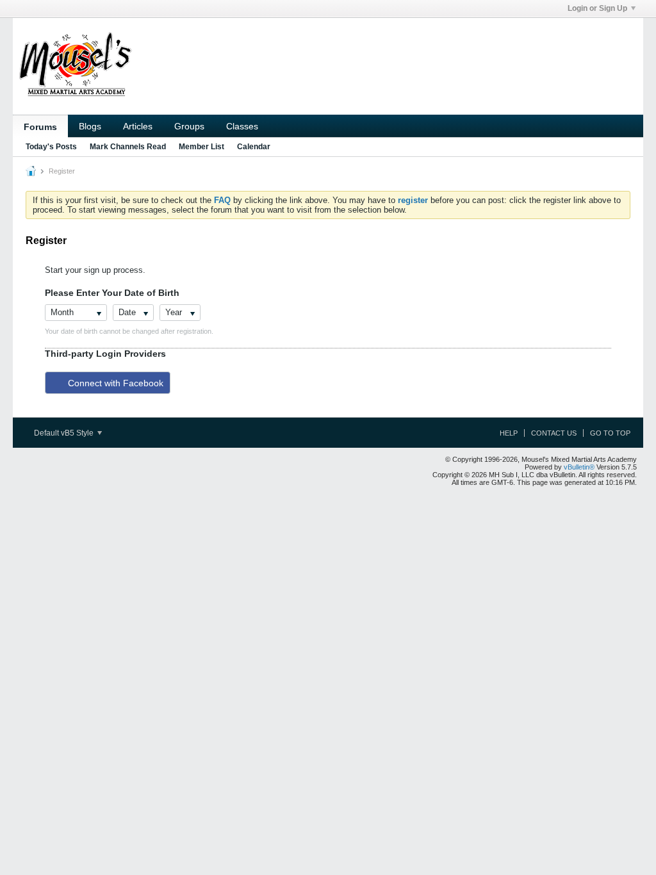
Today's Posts (51, 146)
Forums (40, 127)
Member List (201, 146)
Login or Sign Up (597, 8)
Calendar (253, 146)
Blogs (90, 126)
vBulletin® (579, 467)
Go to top (610, 433)
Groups (189, 126)
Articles (137, 126)
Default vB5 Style (64, 433)
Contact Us (554, 433)
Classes (242, 126)
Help (509, 433)
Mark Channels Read (128, 146)
